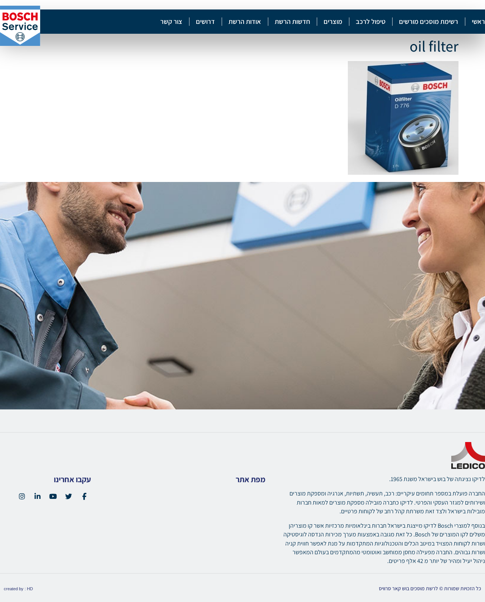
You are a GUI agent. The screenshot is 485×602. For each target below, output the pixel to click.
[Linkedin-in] (37, 496)
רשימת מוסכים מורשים (428, 21)
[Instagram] (22, 496)
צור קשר (171, 21)
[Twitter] (68, 496)
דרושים (205, 21)
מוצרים (333, 21)
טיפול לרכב (370, 21)
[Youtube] (53, 496)
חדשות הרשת (292, 21)
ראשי (478, 21)
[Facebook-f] (84, 496)
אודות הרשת (244, 21)
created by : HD (18, 588)
